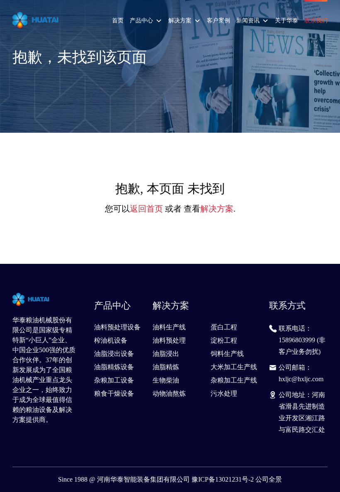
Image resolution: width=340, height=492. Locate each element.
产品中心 (141, 20)
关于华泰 (286, 20)
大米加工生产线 (234, 366)
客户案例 (218, 20)
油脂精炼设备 (114, 366)
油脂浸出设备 (114, 353)
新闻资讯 (248, 20)
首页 (118, 20)
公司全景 (268, 479)
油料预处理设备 (117, 327)
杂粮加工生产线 (234, 380)
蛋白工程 (224, 327)
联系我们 (316, 20)
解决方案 (180, 20)
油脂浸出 (166, 353)
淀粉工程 (224, 340)
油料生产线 (169, 327)
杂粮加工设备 (114, 380)
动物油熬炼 (169, 393)
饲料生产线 (227, 353)
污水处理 (224, 393)
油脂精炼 (166, 366)
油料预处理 (169, 340)
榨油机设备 (110, 340)
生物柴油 (166, 380)
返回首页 (146, 208)
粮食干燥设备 (114, 393)
